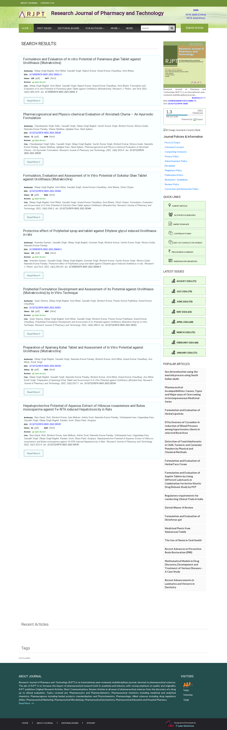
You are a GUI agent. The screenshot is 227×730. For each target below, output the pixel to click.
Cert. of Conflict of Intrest (187, 242)
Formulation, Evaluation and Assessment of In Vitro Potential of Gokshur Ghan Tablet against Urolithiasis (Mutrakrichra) (85, 177)
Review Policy (172, 184)
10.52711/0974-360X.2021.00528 (45, 133)
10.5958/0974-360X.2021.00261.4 (45, 74)
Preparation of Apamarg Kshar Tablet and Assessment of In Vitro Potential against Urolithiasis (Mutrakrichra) (83, 349)
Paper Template (180, 224)
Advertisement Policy (176, 161)
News (129, 28)
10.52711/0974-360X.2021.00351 (45, 307)
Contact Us (47, 3)
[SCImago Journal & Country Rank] (181, 129)
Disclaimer (170, 165)
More (114, 28)
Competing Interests (176, 151)
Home (25, 28)
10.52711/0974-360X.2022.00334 (45, 366)
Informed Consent (174, 147)
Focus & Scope (172, 142)
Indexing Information (184, 261)
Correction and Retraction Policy (182, 188)
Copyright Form (181, 233)
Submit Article (194, 27)
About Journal (29, 3)
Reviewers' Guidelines (176, 179)
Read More (33, 100)
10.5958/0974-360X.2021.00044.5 (45, 249)
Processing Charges (181, 252)
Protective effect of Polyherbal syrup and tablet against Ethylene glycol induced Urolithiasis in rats (89, 232)
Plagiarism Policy (173, 170)
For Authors (94, 28)
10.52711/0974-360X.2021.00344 (45, 191)
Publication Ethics (174, 175)
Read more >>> (199, 97)
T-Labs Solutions (184, 725)
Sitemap (91, 723)
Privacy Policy (172, 156)
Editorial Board (68, 28)
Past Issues (44, 28)
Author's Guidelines (184, 215)
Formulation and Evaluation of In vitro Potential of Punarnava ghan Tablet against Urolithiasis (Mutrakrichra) (82, 61)
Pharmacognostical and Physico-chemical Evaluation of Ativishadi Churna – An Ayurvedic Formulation (88, 116)
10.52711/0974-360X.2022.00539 (45, 424)
